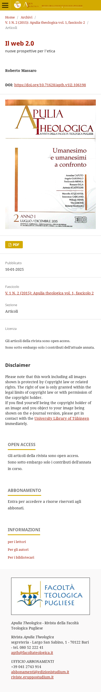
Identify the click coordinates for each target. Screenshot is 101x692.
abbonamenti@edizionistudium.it (40, 671)
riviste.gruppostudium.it (32, 677)
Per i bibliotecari (21, 557)
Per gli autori (18, 549)
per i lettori (17, 541)
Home (10, 17)
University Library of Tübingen (61, 418)
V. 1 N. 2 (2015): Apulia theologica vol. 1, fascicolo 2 (45, 22)
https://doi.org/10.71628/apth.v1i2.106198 (50, 84)
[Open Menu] (5, 5)
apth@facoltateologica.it (32, 652)
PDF (15, 245)
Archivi (26, 17)
